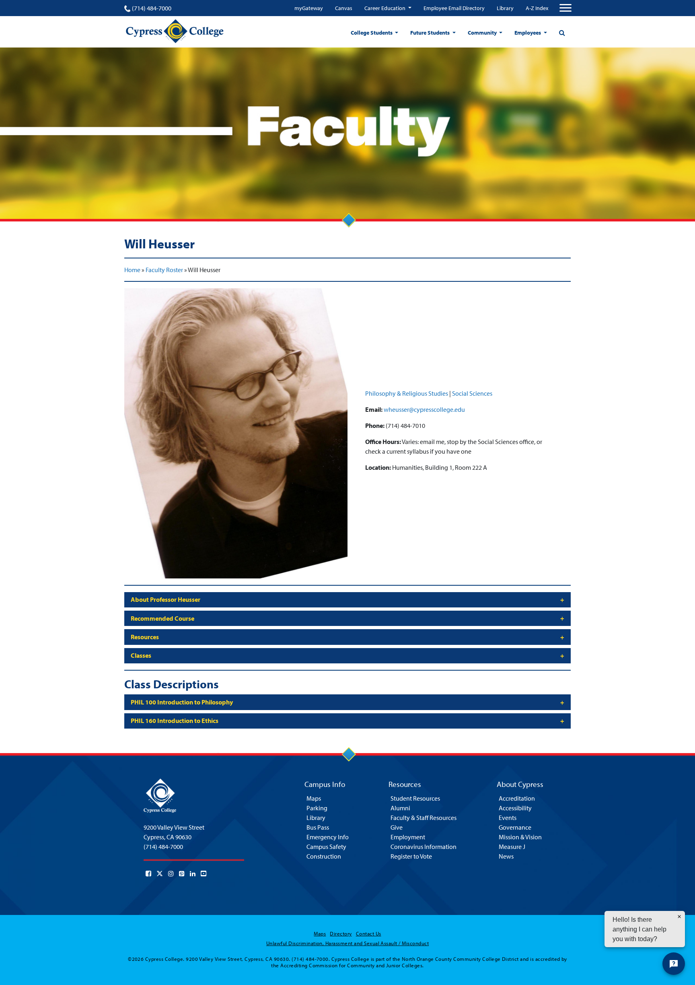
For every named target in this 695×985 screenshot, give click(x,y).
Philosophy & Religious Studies (406, 393)
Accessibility (515, 808)
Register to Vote (411, 856)
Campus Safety (326, 847)
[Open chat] (673, 963)
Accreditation (517, 798)
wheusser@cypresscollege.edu (424, 409)
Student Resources (415, 798)
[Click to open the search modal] (562, 33)
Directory (341, 933)
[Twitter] (159, 873)
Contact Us (368, 933)
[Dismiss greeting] (679, 917)
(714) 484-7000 (151, 8)
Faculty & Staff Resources (423, 818)
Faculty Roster (164, 270)
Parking (316, 808)
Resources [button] (145, 637)
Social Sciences (472, 393)
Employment (408, 837)
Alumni (400, 808)
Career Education (385, 8)
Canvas (343, 8)
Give (397, 827)
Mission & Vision (520, 837)
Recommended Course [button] (162, 618)
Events (507, 818)
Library (505, 8)
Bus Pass (317, 827)
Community (483, 32)
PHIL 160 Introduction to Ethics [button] (174, 721)
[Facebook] (148, 873)
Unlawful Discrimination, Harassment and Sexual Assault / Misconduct (347, 943)
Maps (313, 798)
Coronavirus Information (423, 847)
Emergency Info (327, 837)
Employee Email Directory (454, 8)
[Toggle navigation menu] (565, 8)
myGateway (308, 8)
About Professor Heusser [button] (165, 599)
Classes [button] (141, 655)
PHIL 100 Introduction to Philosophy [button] (182, 702)
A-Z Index (537, 8)
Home (132, 270)
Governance (515, 827)
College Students (372, 32)
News (506, 856)
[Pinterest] (182, 873)
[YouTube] (203, 873)
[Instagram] (171, 873)
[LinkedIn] (192, 873)
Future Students (430, 32)
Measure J (512, 847)
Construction (323, 856)
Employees (528, 32)
